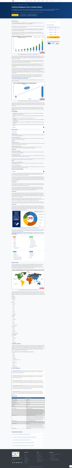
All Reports (25, 461)
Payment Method (39, 461)
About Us (25, 455)
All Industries (26, 462)
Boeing (13, 352)
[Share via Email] (54, 22)
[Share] (56, 22)
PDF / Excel (41, 12)
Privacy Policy (39, 455)
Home (12, 4)
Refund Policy (39, 454)
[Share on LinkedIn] (51, 22)
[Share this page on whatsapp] (22, 462)
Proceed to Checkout (53, 37)
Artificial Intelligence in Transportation (20, 33)
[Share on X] (49, 22)
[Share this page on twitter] (14, 462)
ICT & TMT (15, 4)
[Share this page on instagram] (20, 462)
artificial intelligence (24, 183)
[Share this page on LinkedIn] (12, 462)
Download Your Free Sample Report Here (33, 54)
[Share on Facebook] (47, 22)
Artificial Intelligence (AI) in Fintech (23, 158)
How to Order (38, 458)
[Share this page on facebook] (16, 462)
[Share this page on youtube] (18, 462)
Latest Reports (26, 458)
